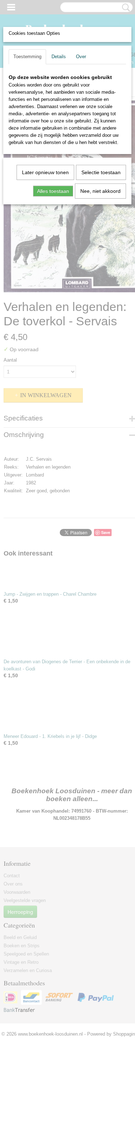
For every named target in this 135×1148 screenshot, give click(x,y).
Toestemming (27, 56)
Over (81, 56)
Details (58, 56)
